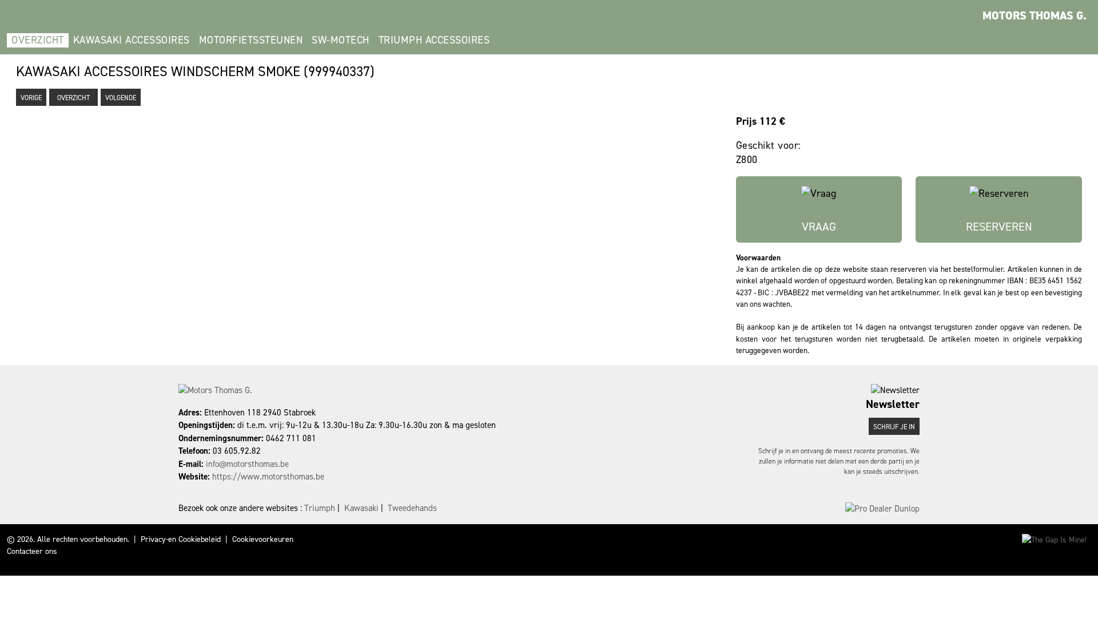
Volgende (120, 97)
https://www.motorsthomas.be (268, 476)
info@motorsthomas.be (247, 464)
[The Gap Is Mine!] (1054, 539)
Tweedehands (412, 508)
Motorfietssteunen (251, 40)
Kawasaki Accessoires (131, 40)
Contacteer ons (32, 551)
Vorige (31, 97)
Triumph (319, 508)
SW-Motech (340, 40)
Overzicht (37, 40)
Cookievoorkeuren (262, 539)
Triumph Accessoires (434, 40)
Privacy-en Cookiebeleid (181, 539)
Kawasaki (361, 508)
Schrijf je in (894, 426)
